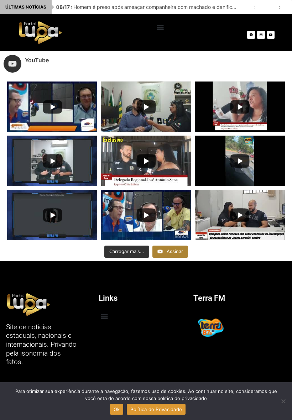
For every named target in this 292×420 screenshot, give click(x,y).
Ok (117, 409)
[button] (160, 27)
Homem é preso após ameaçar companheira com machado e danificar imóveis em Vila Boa (149, 7)
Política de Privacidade (156, 409)
